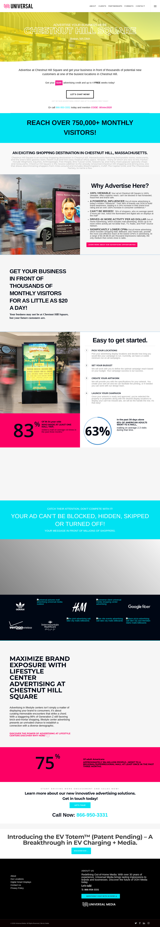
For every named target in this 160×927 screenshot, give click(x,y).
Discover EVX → (81, 851)
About (13, 876)
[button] (155, 6)
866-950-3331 (63, 107)
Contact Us (16, 885)
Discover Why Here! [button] (32, 736)
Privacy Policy (17, 888)
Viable (47, 923)
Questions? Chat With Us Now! (100, 896)
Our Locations (17, 879)
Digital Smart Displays (21, 882)
